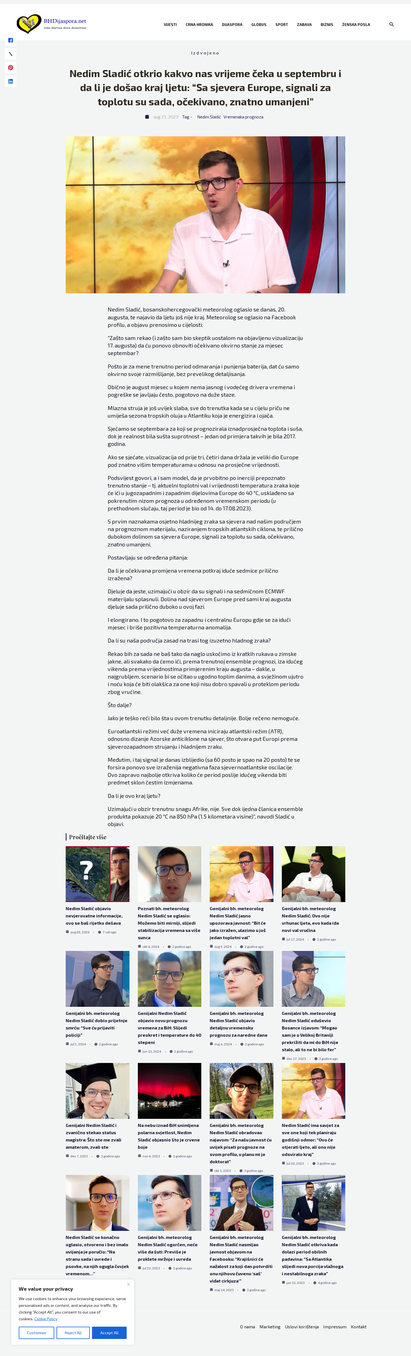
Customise (36, 1332)
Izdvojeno (205, 52)
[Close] (128, 1284)
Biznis (327, 24)
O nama (247, 1326)
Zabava (304, 24)
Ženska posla (356, 24)
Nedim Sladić (209, 116)
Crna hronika (199, 24)
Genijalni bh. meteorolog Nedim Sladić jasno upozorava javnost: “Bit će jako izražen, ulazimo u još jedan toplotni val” (238, 923)
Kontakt (359, 1326)
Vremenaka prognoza (243, 116)
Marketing (269, 1326)
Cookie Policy (45, 1318)
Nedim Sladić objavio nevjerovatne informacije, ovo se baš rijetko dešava (94, 916)
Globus (258, 24)
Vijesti (170, 24)
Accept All (109, 1332)
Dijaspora (232, 24)
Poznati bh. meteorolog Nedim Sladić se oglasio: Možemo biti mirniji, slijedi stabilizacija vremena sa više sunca (169, 923)
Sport (281, 24)
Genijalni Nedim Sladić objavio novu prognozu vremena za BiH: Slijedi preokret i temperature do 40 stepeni (169, 1027)
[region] (72, 1312)
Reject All (73, 1332)
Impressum (334, 1326)
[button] (391, 24)
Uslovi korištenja (302, 1326)
